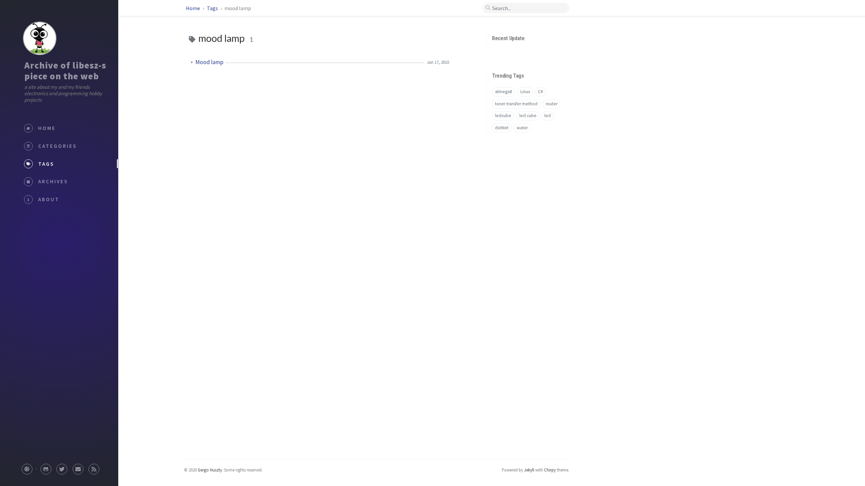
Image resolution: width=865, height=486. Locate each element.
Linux (525, 91)
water (522, 128)
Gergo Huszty (210, 470)
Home (193, 8)
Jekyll (529, 470)
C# (540, 91)
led (547, 115)
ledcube (503, 115)
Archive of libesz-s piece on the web (65, 70)
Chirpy (550, 470)
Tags (213, 8)
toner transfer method (516, 104)
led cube (528, 115)
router (552, 104)
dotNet (502, 128)
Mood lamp (209, 62)
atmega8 (503, 91)
